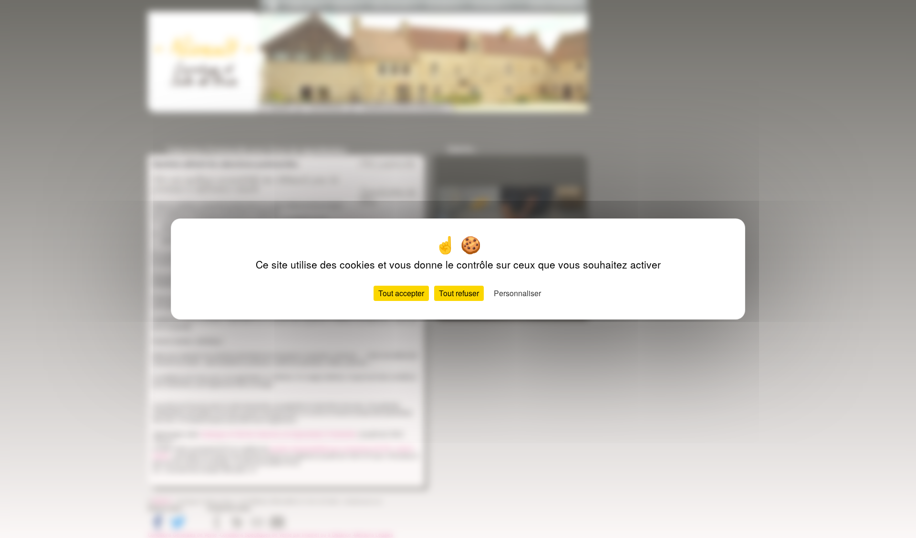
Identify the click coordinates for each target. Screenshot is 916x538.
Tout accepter (401, 293)
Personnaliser (517, 293)
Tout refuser (459, 293)
